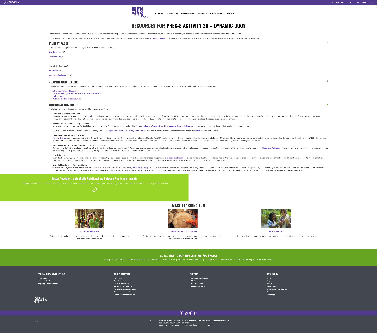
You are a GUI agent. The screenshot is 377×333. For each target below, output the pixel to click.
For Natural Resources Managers (125, 289)
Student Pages (272, 286)
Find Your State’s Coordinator (124, 295)
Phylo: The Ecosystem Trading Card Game (126, 131)
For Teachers (118, 278)
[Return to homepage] (140, 12)
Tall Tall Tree (58, 96)
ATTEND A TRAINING (89, 231)
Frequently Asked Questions (48, 284)
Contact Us (271, 292)
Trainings (159, 14)
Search (152, 322)
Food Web (88, 116)
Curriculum (172, 14)
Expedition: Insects (175, 158)
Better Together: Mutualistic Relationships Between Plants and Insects (94, 178)
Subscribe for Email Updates (277, 289)
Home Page (271, 295)
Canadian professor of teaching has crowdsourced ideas (165, 126)
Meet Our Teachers (197, 284)
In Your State (42, 278)
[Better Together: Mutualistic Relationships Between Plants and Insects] (94, 189)
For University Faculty (121, 284)
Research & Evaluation (198, 286)
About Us (231, 14)
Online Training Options (46, 281)
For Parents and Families (122, 292)
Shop (349, 3)
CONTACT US (163, 321)
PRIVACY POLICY (174, 321)
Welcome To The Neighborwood (67, 99)
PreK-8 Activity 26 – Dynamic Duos (206, 25)
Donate (364, 3)
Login (357, 3)
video (197, 131)
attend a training (157, 38)
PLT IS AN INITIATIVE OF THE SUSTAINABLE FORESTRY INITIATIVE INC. (205, 321)
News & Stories (217, 14)
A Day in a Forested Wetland (65, 91)
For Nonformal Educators (123, 286)
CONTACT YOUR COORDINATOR (183, 231)
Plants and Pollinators (271, 148)
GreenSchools (187, 14)
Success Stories (59, 138)
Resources (202, 14)
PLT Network (195, 281)
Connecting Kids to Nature (199, 278)
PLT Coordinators (338, 3)
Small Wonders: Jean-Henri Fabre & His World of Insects (77, 93)
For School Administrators (123, 281)
